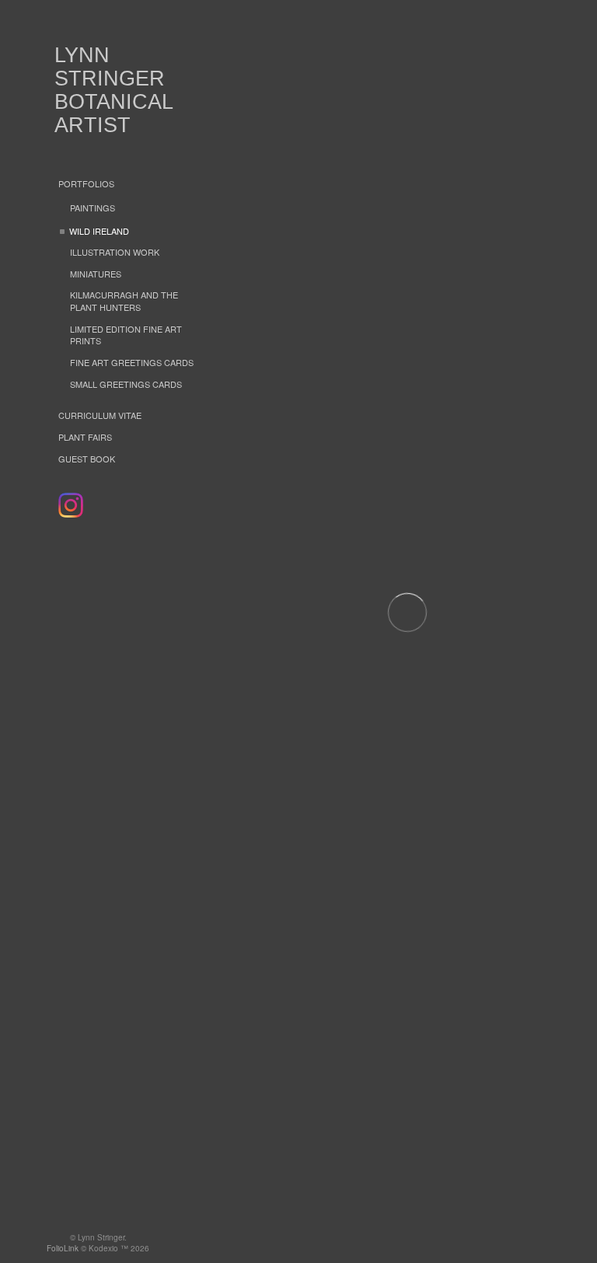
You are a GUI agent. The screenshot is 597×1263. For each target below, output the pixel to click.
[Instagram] (70, 505)
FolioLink (63, 1248)
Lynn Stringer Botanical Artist (113, 90)
